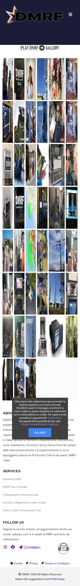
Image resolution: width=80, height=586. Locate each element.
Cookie (18, 563)
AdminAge (58, 579)
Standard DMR (12, 479)
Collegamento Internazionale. (21, 494)
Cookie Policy (54, 418)
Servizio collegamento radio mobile (24, 502)
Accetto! (39, 432)
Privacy (33, 563)
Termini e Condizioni (57, 563)
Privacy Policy (28, 424)
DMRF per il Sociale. (15, 486)
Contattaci (31, 547)
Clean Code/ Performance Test (22, 510)
